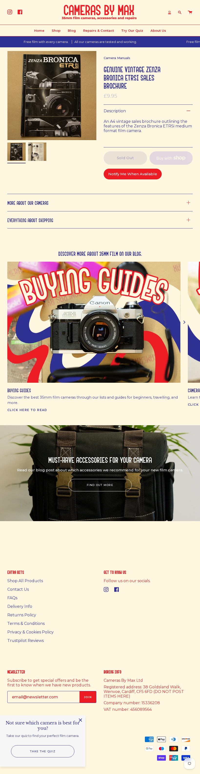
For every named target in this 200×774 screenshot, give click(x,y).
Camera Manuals (117, 58)
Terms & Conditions (26, 623)
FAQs (12, 598)
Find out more (100, 485)
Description (115, 111)
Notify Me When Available (132, 174)
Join (88, 697)
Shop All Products (25, 580)
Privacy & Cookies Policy (30, 632)
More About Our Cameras (28, 202)
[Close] (80, 720)
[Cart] (190, 12)
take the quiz (42, 751)
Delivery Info (19, 606)
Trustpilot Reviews (25, 640)
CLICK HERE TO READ (27, 410)
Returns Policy (21, 615)
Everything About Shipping (30, 219)
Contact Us (18, 589)
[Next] (184, 322)
